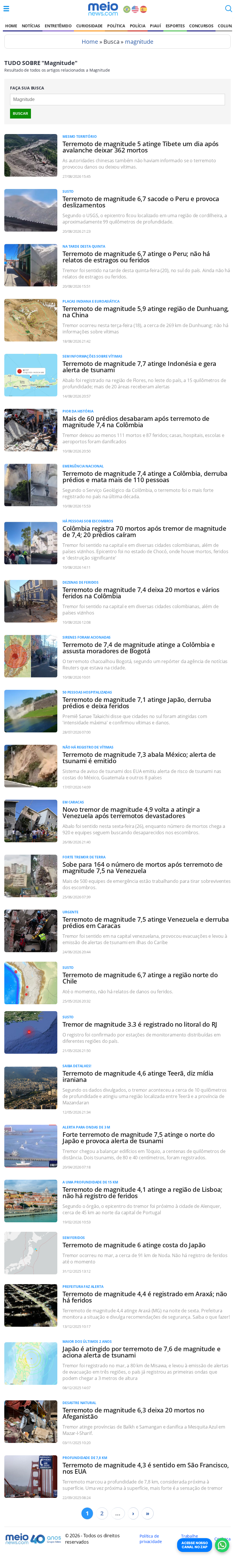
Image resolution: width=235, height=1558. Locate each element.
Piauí (155, 25)
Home (11, 25)
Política (116, 25)
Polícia (138, 25)
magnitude (139, 41)
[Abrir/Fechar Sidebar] (6, 8)
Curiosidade (89, 25)
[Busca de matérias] (228, 10)
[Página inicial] (103, 8)
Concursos (201, 25)
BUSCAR (20, 114)
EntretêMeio (58, 25)
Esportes (175, 25)
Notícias (31, 25)
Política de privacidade (151, 1538)
